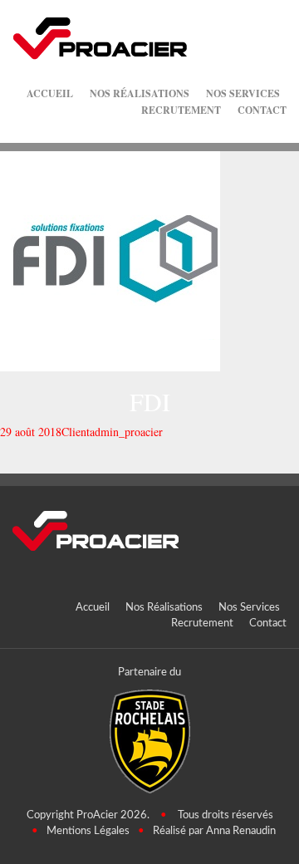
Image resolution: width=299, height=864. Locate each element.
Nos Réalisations (139, 93)
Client (75, 431)
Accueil (50, 93)
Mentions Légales (88, 831)
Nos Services (243, 93)
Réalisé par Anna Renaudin (214, 831)
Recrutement (181, 110)
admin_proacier (126, 431)
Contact (262, 110)
